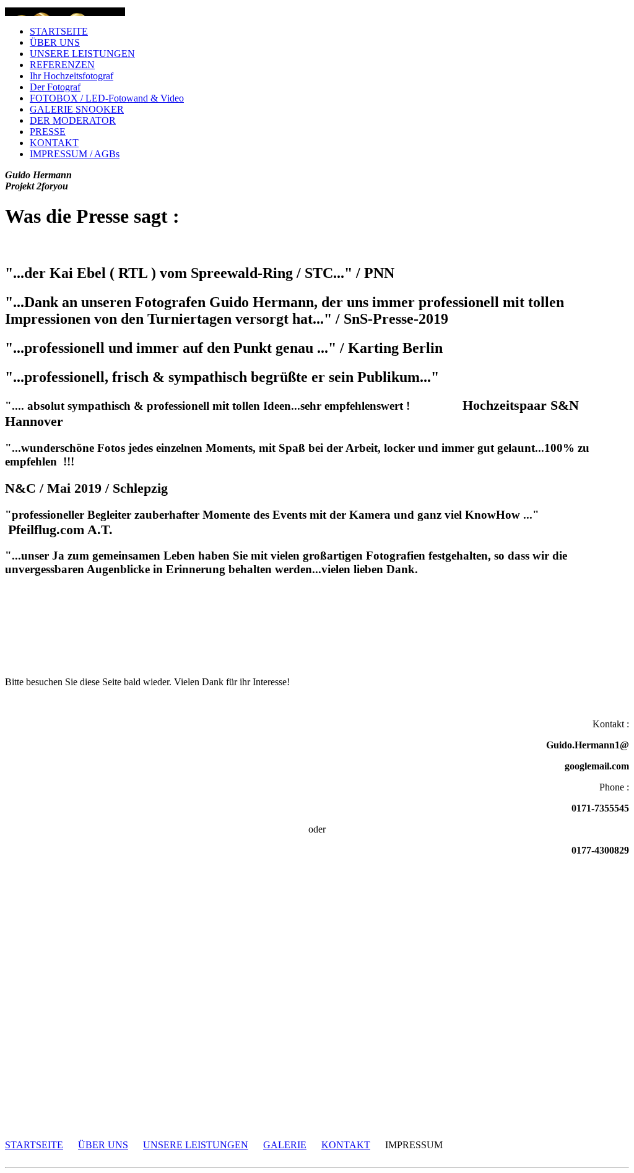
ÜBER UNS (55, 42)
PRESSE (48, 131)
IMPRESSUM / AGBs (74, 154)
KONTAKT (54, 142)
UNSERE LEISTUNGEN (82, 53)
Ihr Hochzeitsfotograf (71, 76)
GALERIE (284, 1145)
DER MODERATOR (73, 120)
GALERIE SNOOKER (77, 109)
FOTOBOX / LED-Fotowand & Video (107, 98)
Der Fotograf (55, 87)
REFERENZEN (62, 64)
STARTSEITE (59, 31)
